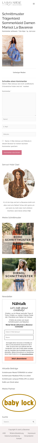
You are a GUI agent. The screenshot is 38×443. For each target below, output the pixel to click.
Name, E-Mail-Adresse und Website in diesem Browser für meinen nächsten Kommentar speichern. (16, 143)
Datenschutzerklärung (12, 436)
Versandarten (28, 436)
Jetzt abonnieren (19, 359)
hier (29, 211)
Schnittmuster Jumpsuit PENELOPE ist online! (18, 379)
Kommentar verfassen (9, 31)
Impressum (32, 433)
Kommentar (6, 91)
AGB (4, 433)
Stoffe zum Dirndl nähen (10, 382)
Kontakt (19, 438)
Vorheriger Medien (19, 72)
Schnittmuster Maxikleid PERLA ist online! (16, 376)
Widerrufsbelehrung (17, 433)
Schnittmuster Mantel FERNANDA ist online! (17, 372)
